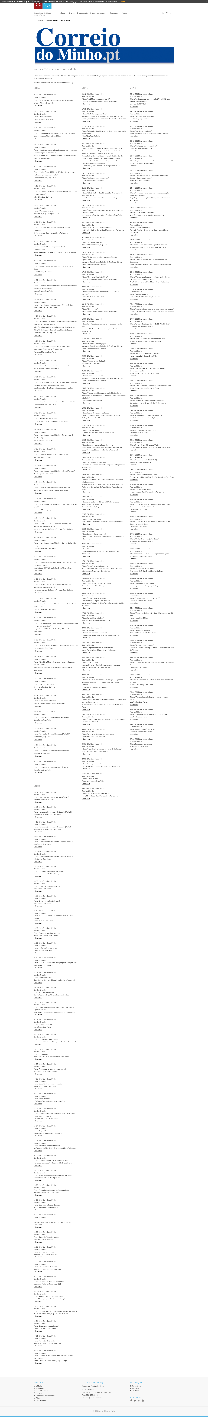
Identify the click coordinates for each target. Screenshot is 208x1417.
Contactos (135, 1388)
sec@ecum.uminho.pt (94, 1398)
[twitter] (136, 1401)
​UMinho (39, 1386)
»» (72, 82)
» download (38, 106)
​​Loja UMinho (41, 1400)
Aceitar (122, 1)
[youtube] (143, 1401)
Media (40, 20)
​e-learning (40, 1388)
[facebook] (132, 1401)
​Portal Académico (42, 1391)
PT (35, 20)
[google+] (140, 1401)
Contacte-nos (137, 1386)
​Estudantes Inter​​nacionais (45, 1396)
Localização (136, 1390)
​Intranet (39, 1393)
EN (171, 13)
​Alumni (39, 1398)
